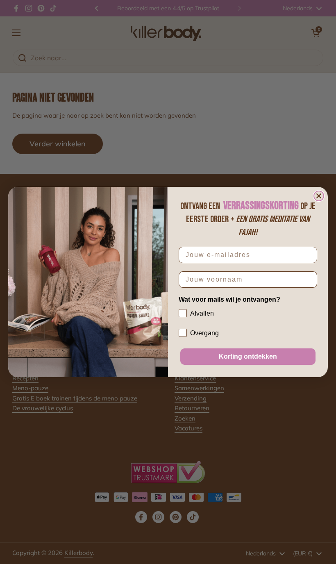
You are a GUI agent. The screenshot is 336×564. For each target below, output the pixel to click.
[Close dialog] (319, 196)
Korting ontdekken (248, 356)
